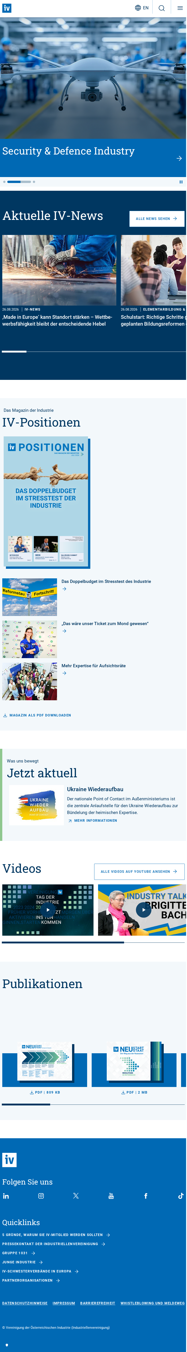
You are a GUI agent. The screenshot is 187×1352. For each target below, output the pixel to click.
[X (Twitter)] (76, 1196)
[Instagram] (41, 1196)
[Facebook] (146, 1196)
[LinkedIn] (6, 1196)
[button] (4, 182)
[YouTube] (111, 1196)
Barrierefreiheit (97, 1303)
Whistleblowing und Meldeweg (153, 1303)
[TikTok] (181, 1196)
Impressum (64, 1303)
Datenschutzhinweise (25, 1303)
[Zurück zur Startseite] (6, 8)
